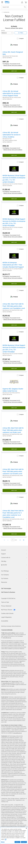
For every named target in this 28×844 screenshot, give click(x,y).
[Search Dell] (25, 7)
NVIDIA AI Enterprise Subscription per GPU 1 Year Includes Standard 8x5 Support (13, 265)
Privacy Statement (6, 606)
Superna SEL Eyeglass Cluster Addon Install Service (13, 390)
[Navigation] (2, 2)
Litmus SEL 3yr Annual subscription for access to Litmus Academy (11, 135)
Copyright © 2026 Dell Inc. (8, 598)
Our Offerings (5, 571)
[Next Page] (20, 540)
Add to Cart (14, 71)
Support (3, 554)
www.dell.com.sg (7, 637)
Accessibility (4, 621)
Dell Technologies (6, 588)
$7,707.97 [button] (6, 398)
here (13, 795)
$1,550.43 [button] (6, 189)
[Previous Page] (8, 540)
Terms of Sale (5, 602)
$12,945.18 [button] (7, 440)
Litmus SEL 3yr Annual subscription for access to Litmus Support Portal (11, 93)
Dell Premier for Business (8, 592)
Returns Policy (15, 681)
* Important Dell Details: (7, 630)
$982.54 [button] (6, 103)
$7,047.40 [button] (6, 359)
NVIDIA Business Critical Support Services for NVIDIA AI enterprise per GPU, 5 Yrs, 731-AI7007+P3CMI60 (14, 348)
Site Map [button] (3, 561)
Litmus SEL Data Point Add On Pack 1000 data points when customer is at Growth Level (13, 471)
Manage (3, 842)
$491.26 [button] (6, 62)
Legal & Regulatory (6, 617)
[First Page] (4, 540)
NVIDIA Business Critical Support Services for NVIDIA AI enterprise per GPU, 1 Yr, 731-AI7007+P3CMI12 (14, 179)
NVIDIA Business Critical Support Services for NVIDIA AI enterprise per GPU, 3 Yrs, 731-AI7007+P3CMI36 (14, 222)
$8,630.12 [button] (6, 481)
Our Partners (4, 578)
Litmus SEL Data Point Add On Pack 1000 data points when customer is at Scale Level (13, 430)
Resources (4, 582)
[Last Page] (23, 540)
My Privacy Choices (6, 609)
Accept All (24, 842)
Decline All (17, 842)
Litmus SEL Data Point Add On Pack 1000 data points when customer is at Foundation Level (14, 306)
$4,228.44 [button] (6, 233)
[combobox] (14, 7)
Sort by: (3, 30)
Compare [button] (21, 38)
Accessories (6, 12)
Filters (21, 32)
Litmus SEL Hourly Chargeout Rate (13, 53)
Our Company (5, 574)
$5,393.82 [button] (6, 316)
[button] (22, 2)
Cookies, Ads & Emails (7, 613)
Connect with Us (5, 557)
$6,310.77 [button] (6, 274)
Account (3, 550)
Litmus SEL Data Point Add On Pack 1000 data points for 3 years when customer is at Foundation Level (13, 514)
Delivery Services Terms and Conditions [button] (13, 65)
